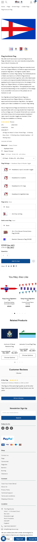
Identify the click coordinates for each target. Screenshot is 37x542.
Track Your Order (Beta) (8, 484)
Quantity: (4, 251)
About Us (4, 487)
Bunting (3, 471)
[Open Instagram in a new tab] (2, 428)
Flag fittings (16, 163)
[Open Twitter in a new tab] (7, 428)
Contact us (4, 455)
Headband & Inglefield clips (20, 194)
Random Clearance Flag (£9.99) (21, 239)
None (7, 207)
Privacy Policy (5, 490)
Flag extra (6, 202)
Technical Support (7, 493)
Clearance (4, 474)
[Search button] (6, 2)
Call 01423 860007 (10, 526)
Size (13, 154)
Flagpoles (4, 464)
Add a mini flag (8, 220)
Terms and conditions (8, 496)
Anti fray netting (17, 214)
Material (9, 145)
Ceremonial (4, 461)
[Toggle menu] (2, 2)
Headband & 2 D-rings (19, 186)
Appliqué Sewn (8, 148)
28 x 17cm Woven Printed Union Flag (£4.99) (21, 232)
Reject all (19, 539)
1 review (12, 122)
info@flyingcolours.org (11, 529)
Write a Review (18, 398)
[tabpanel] (9, 343)
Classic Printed (8, 151)
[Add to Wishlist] (33, 261)
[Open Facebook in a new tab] (11, 428)
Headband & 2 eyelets (19, 178)
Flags (2, 458)
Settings (7, 539)
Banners (3, 467)
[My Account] (31, 2)
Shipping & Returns (7, 499)
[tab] (17, 362)
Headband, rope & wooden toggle (22, 169)
